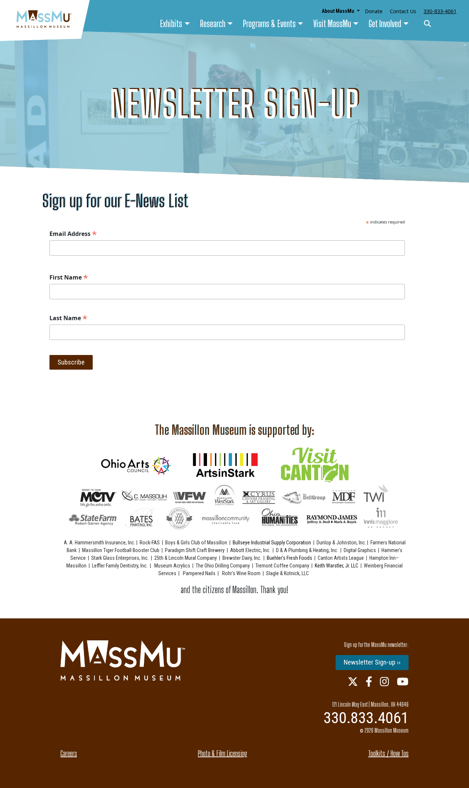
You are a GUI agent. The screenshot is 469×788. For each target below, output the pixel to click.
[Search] (427, 24)
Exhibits (171, 23)
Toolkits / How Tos (388, 753)
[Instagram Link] (384, 681)
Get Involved (385, 23)
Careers (68, 753)
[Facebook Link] (369, 681)
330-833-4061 (440, 11)
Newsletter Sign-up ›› (372, 662)
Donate (374, 11)
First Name (68, 277)
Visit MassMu (332, 23)
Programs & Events (269, 23)
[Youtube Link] (403, 681)
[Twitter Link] (353, 681)
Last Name (68, 317)
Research (212, 23)
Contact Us (403, 11)
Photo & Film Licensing (222, 753)
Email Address (73, 233)
